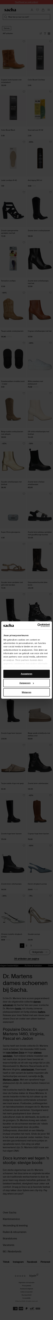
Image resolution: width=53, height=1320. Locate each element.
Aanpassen (25, 683)
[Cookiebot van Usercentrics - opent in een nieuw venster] (38, 625)
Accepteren (26, 674)
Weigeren (26, 692)
